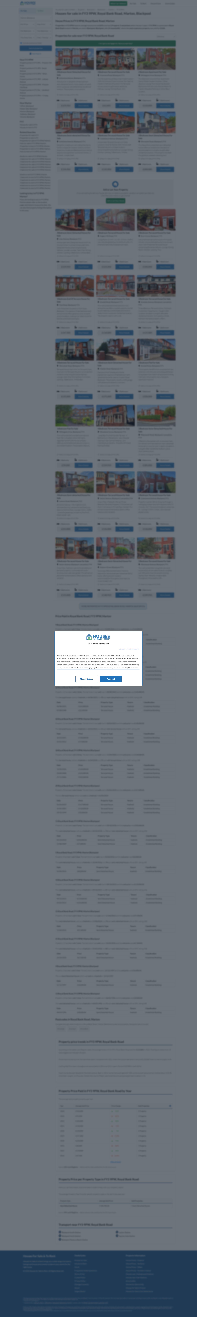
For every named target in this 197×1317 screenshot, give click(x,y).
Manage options (86, 679)
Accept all (111, 679)
